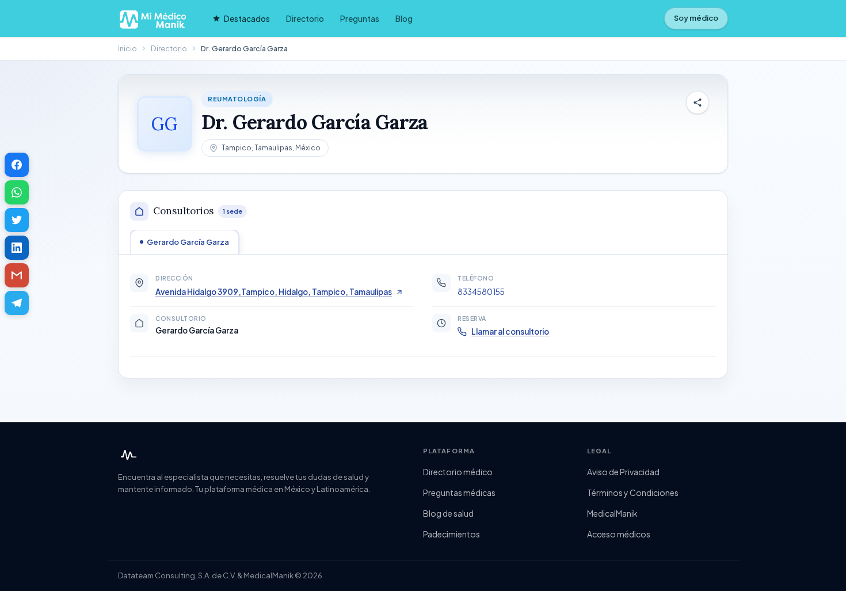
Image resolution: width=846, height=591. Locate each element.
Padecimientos (451, 534)
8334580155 (481, 292)
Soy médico (696, 17)
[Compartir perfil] (697, 102)
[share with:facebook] (17, 165)
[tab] (184, 242)
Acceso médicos (618, 534)
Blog (404, 18)
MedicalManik (612, 513)
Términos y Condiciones (633, 492)
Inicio (127, 48)
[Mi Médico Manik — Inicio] (127, 455)
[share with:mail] (17, 275)
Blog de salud (448, 513)
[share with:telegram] (17, 303)
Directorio (305, 18)
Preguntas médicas (459, 492)
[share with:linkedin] (17, 248)
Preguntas (359, 18)
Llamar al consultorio (510, 331)
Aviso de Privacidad (623, 472)
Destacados (247, 18)
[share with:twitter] (17, 220)
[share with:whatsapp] (17, 192)
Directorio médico (458, 472)
